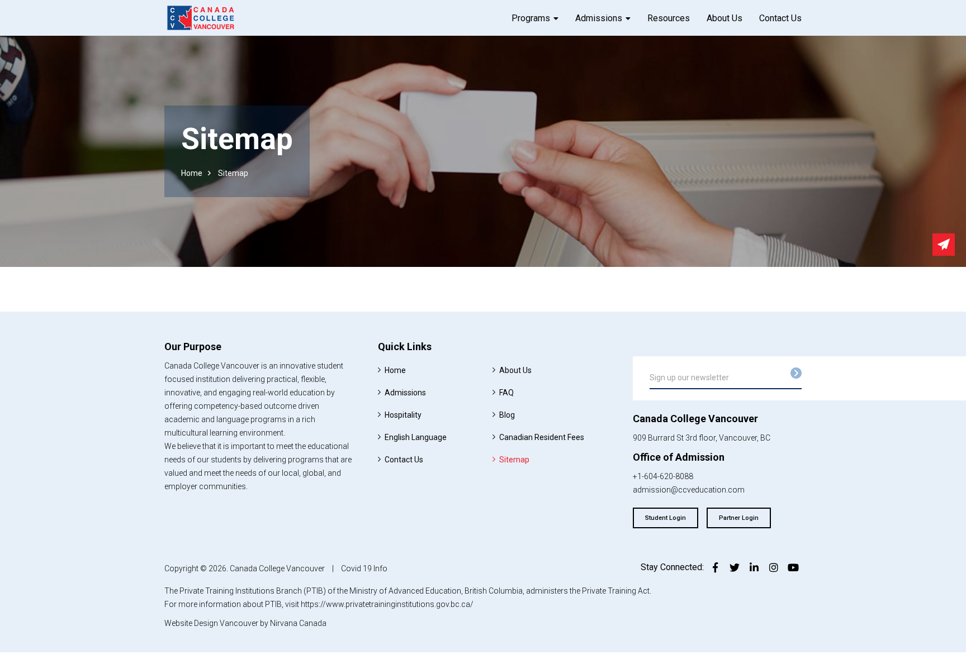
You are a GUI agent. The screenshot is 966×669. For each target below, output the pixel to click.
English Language (416, 437)
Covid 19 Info (364, 568)
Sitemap (514, 459)
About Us (724, 18)
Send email (943, 244)
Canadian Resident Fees (541, 437)
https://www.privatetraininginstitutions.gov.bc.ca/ (387, 604)
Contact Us (780, 18)
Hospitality (403, 414)
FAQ (506, 392)
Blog (507, 414)
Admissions (598, 18)
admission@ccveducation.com (689, 489)
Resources (668, 18)
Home (191, 173)
